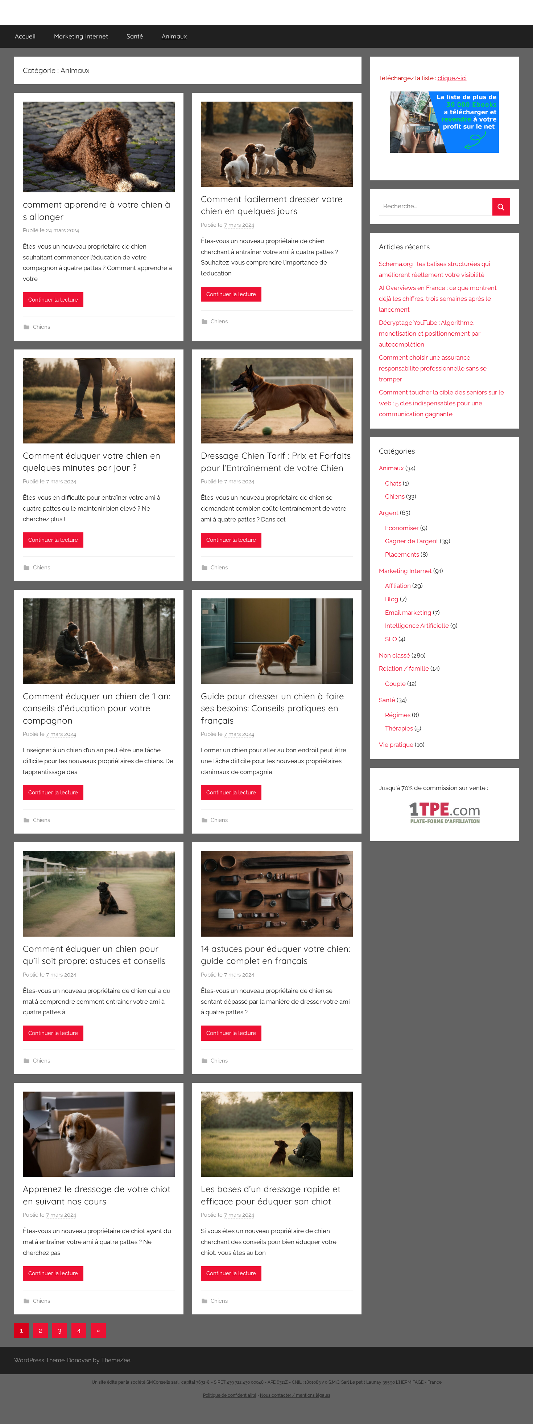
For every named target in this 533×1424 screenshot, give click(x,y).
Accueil (25, 36)
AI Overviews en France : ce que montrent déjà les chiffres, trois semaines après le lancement (438, 298)
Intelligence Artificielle (417, 625)
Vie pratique (396, 744)
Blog (391, 599)
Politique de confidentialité (229, 1395)
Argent (388, 512)
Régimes (397, 715)
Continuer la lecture (53, 299)
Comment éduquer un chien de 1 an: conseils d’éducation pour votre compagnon (96, 708)
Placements (402, 554)
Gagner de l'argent (411, 541)
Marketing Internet (81, 36)
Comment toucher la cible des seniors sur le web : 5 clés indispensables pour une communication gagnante (441, 403)
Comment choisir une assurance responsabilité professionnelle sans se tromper (433, 368)
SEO (391, 639)
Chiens (41, 327)
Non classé (394, 655)
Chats (393, 483)
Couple (395, 683)
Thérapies (399, 728)
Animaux (174, 36)
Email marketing (408, 612)
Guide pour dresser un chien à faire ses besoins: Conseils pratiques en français (272, 708)
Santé (135, 36)
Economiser (402, 528)
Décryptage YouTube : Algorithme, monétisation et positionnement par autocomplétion (429, 333)
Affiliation (398, 585)
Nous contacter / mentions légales (295, 1395)
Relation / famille (404, 668)
